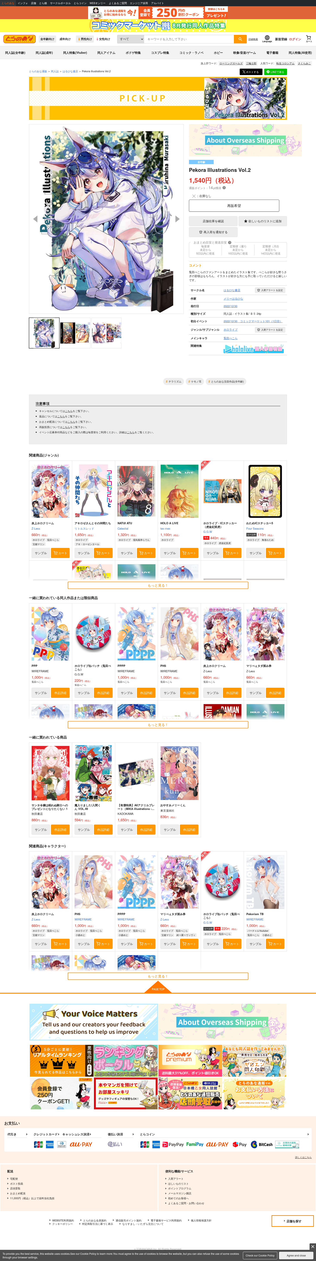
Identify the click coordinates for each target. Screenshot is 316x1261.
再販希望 (234, 205)
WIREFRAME (83, 919)
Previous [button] (35, 219)
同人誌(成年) (44, 52)
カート (62, 553)
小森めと (80, 935)
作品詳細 (60, 693)
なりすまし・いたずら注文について (143, 1224)
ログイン (295, 39)
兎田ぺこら (53, 539)
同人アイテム (106, 52)
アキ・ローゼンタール (87, 544)
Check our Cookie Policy (260, 1255)
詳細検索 (253, 39)
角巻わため (268, 539)
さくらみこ (304, 63)
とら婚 (43, 3)
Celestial (123, 528)
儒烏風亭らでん (141, 539)
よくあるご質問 (118, 3)
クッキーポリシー (62, 1224)
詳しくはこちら (303, 1157)
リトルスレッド (84, 528)
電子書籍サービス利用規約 (166, 1220)
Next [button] (177, 219)
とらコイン (80, 3)
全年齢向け (47, 39)
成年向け (65, 39)
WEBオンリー (98, 3)
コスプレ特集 (160, 52)
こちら (69, 411)
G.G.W (207, 532)
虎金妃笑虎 (225, 543)
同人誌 (55, 71)
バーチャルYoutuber (257, 930)
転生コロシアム (285, 63)
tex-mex (165, 528)
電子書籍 (272, 52)
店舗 (33, 3)
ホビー (218, 52)
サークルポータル (60, 3)
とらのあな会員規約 (94, 1220)
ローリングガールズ (231, 63)
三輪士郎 (251, 63)
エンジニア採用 (139, 3)
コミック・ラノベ (191, 52)
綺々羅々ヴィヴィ (185, 935)
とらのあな (8, 3)
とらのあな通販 (38, 71)
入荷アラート (272, 290)
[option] (106, 219)
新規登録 (281, 39)
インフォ (23, 3)
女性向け (104, 39)
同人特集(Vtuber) (75, 52)
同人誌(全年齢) (15, 52)
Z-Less (36, 528)
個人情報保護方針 (201, 1220)
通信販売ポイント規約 (128, 1220)
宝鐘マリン (38, 544)
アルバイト (157, 3)
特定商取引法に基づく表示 (97, 1224)
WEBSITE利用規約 (63, 1220)
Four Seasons (255, 528)
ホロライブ (38, 539)
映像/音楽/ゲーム (244, 52)
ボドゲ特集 (133, 52)
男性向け (86, 39)
